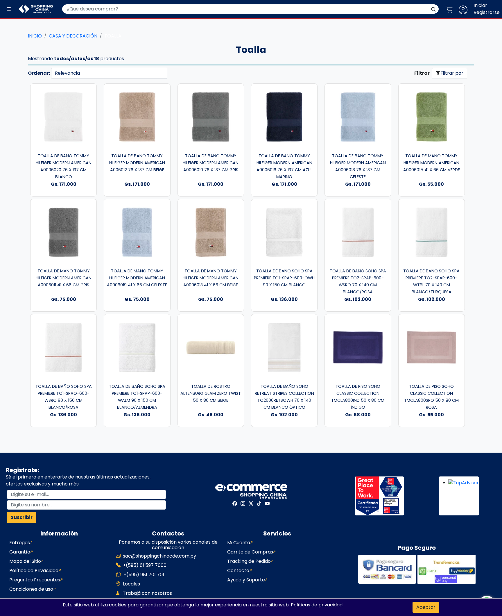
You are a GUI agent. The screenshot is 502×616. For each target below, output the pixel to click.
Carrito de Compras (250, 552)
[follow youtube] (267, 503)
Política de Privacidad (33, 570)
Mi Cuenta (238, 542)
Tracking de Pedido (249, 561)
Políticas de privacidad (317, 604)
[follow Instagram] (243, 503)
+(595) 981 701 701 (143, 574)
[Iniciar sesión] (465, 9)
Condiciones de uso (31, 589)
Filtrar (422, 73)
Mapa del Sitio (25, 561)
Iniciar (480, 5)
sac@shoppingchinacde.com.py (159, 556)
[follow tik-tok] (259, 503)
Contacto (238, 570)
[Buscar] (433, 9)
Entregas (19, 542)
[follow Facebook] (235, 503)
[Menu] (8, 9)
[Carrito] (451, 9)
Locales (131, 584)
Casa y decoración (73, 36)
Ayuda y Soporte (246, 579)
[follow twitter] (251, 503)
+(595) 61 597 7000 (144, 565)
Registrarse (487, 12)
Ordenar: (39, 73)
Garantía (19, 552)
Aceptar (425, 607)
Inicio (35, 36)
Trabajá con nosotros (147, 593)
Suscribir (22, 517)
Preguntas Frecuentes (34, 579)
